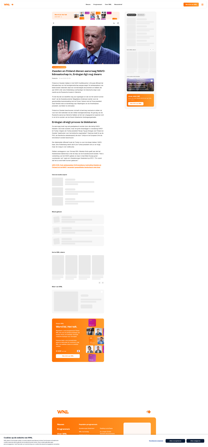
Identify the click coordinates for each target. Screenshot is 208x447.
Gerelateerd (141, 15)
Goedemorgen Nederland (59, 67)
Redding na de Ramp (106, 428)
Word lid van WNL (191, 4)
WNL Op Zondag (84, 432)
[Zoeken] (180, 4)
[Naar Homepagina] (8, 4)
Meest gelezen (131, 15)
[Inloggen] (202, 4)
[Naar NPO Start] (148, 411)
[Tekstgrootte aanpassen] (114, 23)
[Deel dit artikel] (118, 23)
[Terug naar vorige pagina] (53, 23)
